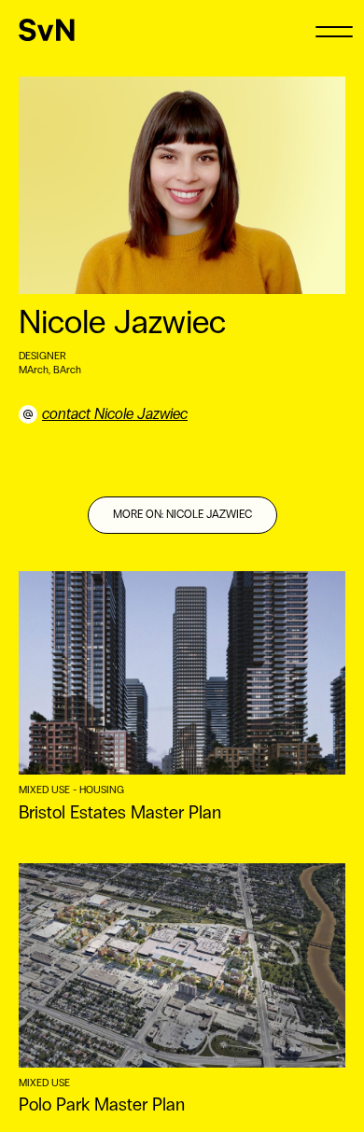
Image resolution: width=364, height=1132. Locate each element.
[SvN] (47, 30)
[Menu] (333, 30)
